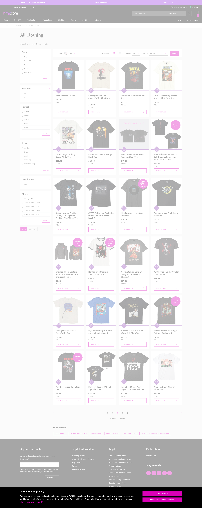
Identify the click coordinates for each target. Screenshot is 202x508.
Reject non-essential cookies (162, 500)
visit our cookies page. (30, 502)
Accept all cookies (162, 494)
